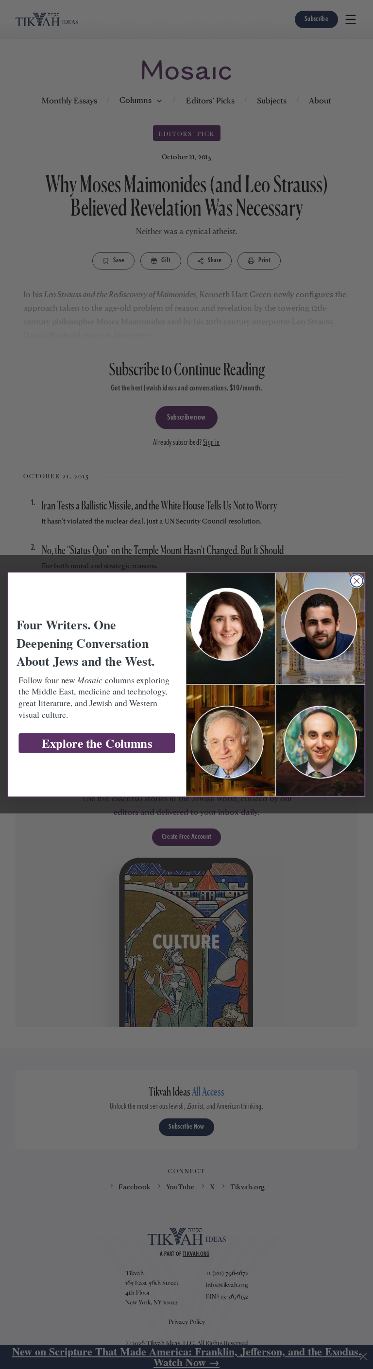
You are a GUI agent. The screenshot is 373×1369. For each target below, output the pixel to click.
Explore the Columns (97, 743)
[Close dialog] (356, 581)
